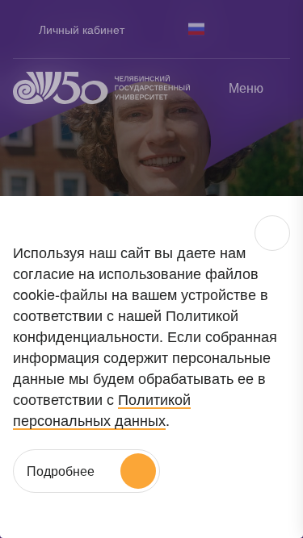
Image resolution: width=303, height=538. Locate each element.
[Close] (272, 233)
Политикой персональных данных (102, 409)
